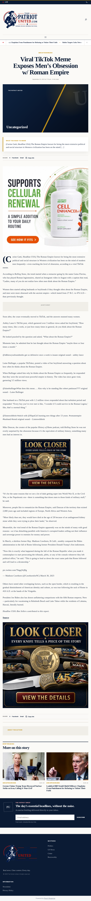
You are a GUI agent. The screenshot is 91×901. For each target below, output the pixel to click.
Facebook (15, 158)
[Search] (86, 19)
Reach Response (49, 898)
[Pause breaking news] (86, 42)
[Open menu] (45, 37)
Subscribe (81, 817)
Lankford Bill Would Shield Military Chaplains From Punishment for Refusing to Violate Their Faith (65, 788)
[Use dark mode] (86, 2)
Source (6, 617)
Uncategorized (45, 53)
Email (22, 158)
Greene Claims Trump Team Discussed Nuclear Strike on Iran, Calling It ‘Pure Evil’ (22, 787)
